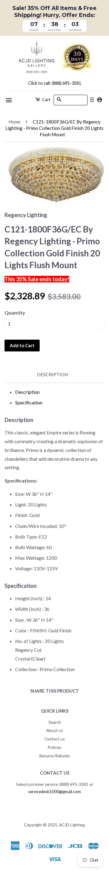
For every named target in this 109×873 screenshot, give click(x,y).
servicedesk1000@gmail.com (54, 791)
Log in (92, 100)
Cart (46, 99)
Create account (99, 99)
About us (54, 730)
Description (52, 374)
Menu (9, 100)
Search (54, 722)
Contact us (55, 738)
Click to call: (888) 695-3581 (54, 83)
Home (14, 121)
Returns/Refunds (54, 755)
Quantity (15, 312)
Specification (28, 402)
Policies (54, 747)
